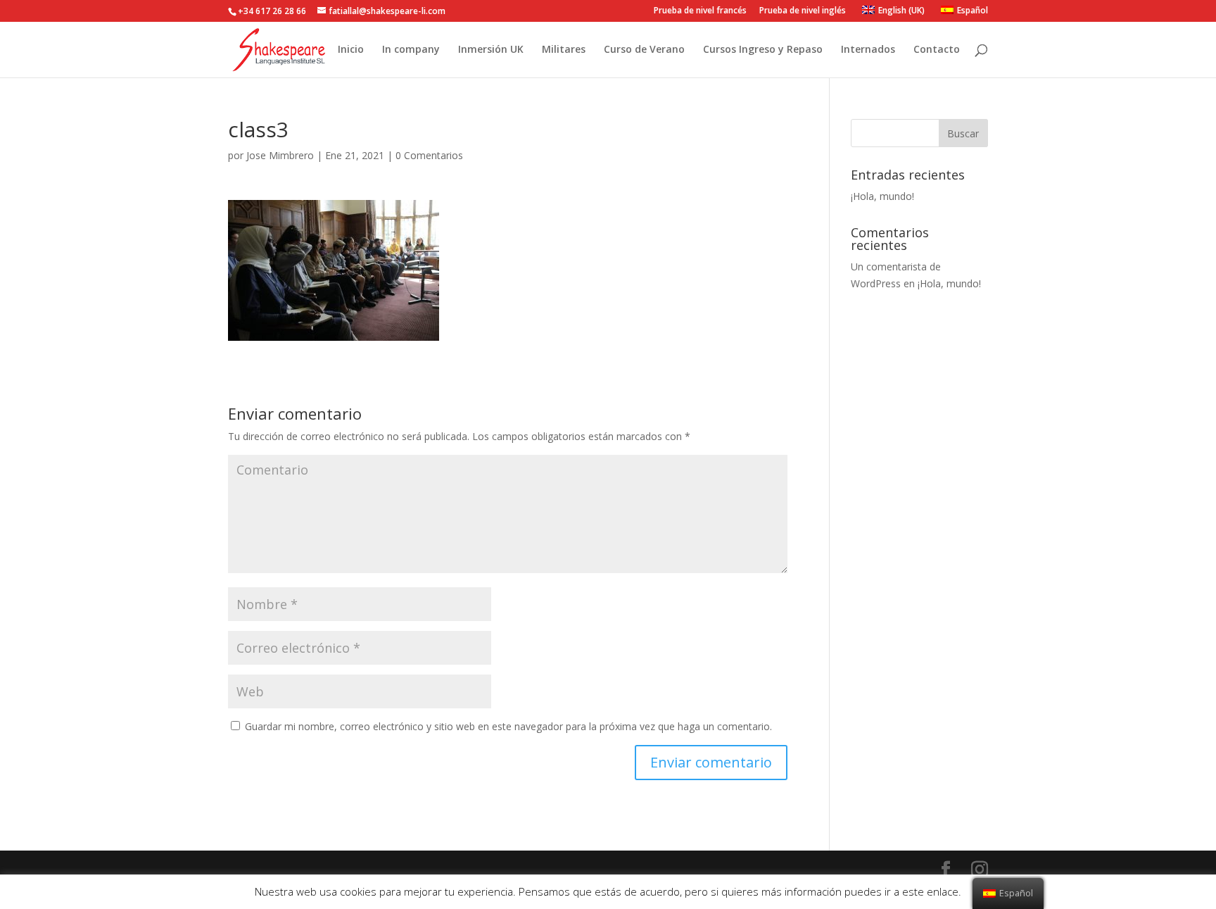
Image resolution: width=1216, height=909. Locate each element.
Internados (868, 50)
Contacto (936, 50)
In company (411, 50)
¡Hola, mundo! (882, 196)
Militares (563, 50)
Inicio (351, 50)
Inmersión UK (491, 50)
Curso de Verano (644, 50)
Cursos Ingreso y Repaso (763, 50)
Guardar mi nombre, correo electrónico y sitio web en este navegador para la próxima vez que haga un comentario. (508, 726)
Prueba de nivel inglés (802, 11)
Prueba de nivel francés (700, 11)
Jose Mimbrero (280, 155)
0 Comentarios (429, 155)
